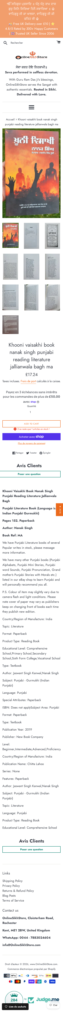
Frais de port (28, 381)
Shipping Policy (12, 881)
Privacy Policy (11, 886)
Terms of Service (13, 900)
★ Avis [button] (60, 510)
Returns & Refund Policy (18, 891)
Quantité (31, 406)
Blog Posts (9, 895)
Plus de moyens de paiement (31, 443)
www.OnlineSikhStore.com (43, 964)
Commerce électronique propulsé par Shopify (32, 969)
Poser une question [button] (31, 849)
